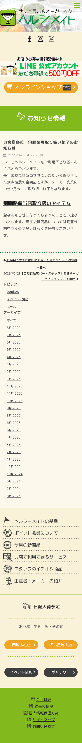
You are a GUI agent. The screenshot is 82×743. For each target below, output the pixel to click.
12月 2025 (15, 386)
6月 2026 (14, 342)
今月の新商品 (27, 545)
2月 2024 (14, 489)
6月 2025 (14, 423)
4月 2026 (14, 357)
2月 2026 (14, 372)
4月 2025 (14, 437)
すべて (11, 320)
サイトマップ (44, 719)
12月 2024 (15, 467)
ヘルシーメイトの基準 (36, 521)
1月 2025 (14, 459)
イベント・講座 (17, 299)
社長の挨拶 (44, 706)
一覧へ (41, 268)
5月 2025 (14, 430)
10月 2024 (15, 474)
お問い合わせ (44, 726)
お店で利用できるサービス (40, 557)
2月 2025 (14, 452)
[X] (51, 39)
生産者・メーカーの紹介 (38, 581)
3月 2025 (14, 445)
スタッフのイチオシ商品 (38, 569)
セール (11, 306)
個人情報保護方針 (44, 712)
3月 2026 (14, 364)
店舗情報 (13, 292)
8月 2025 (14, 415)
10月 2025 (15, 401)
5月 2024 (14, 481)
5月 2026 (14, 349)
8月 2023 (14, 496)
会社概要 (43, 699)
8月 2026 (14, 328)
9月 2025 (14, 408)
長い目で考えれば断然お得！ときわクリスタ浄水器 (41, 260)
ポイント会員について (36, 533)
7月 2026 (14, 335)
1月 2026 (14, 379)
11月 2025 (15, 393)
